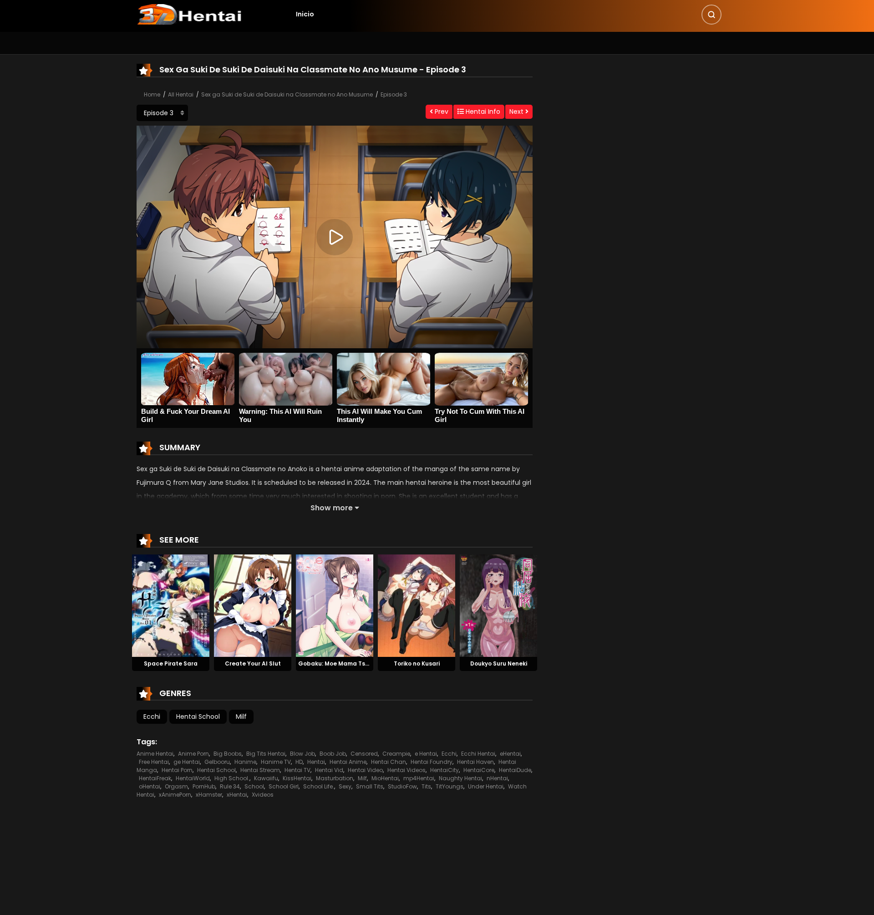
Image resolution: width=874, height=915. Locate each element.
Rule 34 (230, 786)
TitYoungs (449, 786)
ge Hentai (186, 762)
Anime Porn (193, 753)
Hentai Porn (177, 770)
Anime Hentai (155, 753)
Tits (426, 786)
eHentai (510, 753)
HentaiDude (515, 770)
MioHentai (385, 778)
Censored (364, 753)
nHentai (497, 778)
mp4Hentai (418, 778)
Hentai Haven (475, 762)
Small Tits (369, 786)
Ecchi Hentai (478, 753)
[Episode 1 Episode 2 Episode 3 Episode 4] (162, 113)
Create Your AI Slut (253, 663)
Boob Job (333, 753)
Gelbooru (217, 762)
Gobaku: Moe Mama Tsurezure (342, 663)
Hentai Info (482, 111)
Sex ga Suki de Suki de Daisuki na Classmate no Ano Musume (287, 94)
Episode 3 (394, 94)
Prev (440, 111)
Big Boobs (227, 753)
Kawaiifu (266, 778)
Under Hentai (485, 786)
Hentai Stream (260, 770)
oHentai (149, 786)
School (254, 786)
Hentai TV (297, 770)
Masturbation (334, 778)
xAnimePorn (175, 794)
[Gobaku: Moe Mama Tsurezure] (334, 605)
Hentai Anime (348, 762)
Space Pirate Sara (171, 663)
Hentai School (198, 716)
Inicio (305, 14)
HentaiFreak (155, 778)
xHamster (209, 794)
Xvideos (263, 794)
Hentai (316, 762)
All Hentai (180, 94)
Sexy (345, 786)
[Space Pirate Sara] (170, 605)
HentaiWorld (193, 778)
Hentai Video (365, 770)
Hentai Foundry (431, 762)
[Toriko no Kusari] (416, 605)
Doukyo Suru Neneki (498, 663)
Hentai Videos (406, 770)
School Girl (284, 786)
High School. (231, 778)
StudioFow (402, 786)
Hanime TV (276, 762)
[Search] (711, 15)
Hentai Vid (329, 770)
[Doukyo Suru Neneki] (498, 605)
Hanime (245, 762)
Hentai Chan (388, 762)
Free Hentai (154, 762)
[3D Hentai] (189, 13)
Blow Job (302, 753)
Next (517, 111)
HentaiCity (444, 770)
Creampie (396, 753)
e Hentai (426, 753)
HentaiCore (478, 770)
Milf (241, 716)
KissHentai (297, 778)
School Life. (318, 786)
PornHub (204, 786)
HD (299, 762)
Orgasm (176, 786)
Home (152, 94)
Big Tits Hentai (265, 753)
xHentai (237, 794)
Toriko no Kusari (417, 663)
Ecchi (151, 716)
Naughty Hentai (460, 778)
